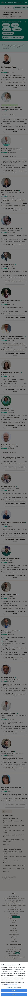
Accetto (14, 994)
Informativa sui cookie (11, 984)
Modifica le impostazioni (14, 987)
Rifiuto (14, 990)
